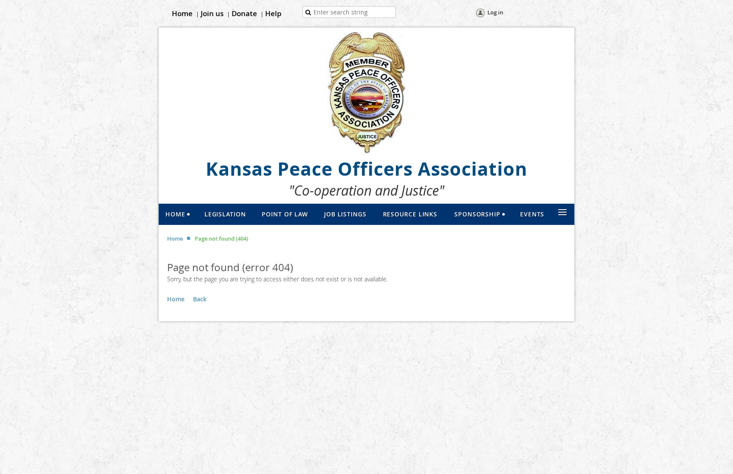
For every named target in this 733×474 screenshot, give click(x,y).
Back (200, 299)
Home (182, 13)
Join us (212, 13)
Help (273, 13)
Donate (244, 13)
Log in (495, 12)
